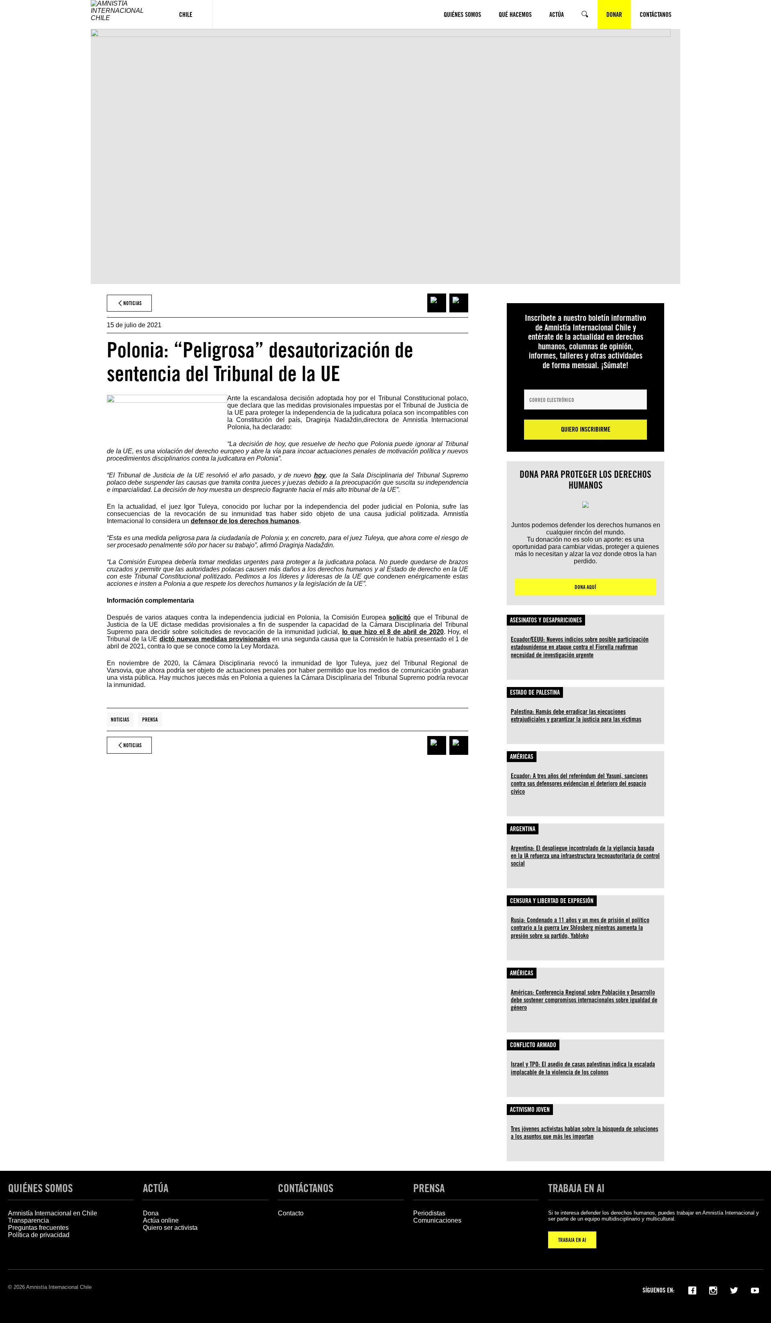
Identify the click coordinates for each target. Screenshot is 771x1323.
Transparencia (28, 1220)
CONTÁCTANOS (305, 1188)
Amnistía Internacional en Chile (52, 1213)
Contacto (291, 1213)
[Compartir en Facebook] (436, 303)
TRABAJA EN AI (572, 1240)
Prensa (150, 719)
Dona (151, 1213)
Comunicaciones (437, 1220)
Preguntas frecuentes (38, 1227)
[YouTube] (755, 1289)
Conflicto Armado (533, 1045)
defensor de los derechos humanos (245, 521)
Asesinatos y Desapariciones (546, 620)
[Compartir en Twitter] (458, 303)
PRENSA (429, 1188)
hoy (320, 475)
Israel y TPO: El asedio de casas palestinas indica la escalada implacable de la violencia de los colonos (583, 1068)
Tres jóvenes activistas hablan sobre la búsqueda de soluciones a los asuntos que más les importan (584, 1132)
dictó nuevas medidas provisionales (214, 639)
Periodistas (429, 1213)
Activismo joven (530, 1109)
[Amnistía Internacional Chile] (125, 14)
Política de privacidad (38, 1234)
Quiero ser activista (170, 1227)
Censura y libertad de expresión (552, 901)
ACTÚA (155, 1188)
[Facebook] (692, 1289)
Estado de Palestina (535, 692)
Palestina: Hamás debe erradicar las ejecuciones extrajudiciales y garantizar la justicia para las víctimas (576, 715)
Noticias (120, 719)
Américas (521, 756)
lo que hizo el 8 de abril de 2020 (393, 631)
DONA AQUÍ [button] (585, 587)
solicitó (400, 617)
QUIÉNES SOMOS (40, 1188)
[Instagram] (713, 1289)
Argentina (522, 829)
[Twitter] (734, 1289)
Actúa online (161, 1220)
